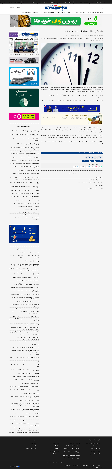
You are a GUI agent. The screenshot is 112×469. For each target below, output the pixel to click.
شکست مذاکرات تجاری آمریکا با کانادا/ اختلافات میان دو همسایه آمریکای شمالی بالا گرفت (25, 312)
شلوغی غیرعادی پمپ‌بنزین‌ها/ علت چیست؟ (29, 215)
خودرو (58, 12)
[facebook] (97, 157)
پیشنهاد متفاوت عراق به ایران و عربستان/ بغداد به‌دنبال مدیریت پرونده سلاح (25, 166)
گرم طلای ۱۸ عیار (7, 2)
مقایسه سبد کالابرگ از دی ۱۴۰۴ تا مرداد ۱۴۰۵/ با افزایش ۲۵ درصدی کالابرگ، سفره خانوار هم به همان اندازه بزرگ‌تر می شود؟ (24, 178)
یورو (90, 2)
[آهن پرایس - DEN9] (24, 76)
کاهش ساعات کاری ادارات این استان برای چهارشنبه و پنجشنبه (90, 182)
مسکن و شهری (86, 12)
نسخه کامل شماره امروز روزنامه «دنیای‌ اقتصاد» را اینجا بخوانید (24, 55)
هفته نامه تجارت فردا (95, 451)
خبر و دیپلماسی (99, 12)
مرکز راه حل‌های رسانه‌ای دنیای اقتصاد (71, 455)
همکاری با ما (55, 454)
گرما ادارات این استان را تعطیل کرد (96, 180)
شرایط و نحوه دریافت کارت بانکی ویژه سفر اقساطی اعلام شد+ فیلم (24, 191)
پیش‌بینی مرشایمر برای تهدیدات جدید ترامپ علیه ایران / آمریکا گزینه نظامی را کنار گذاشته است (24, 424)
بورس (80, 12)
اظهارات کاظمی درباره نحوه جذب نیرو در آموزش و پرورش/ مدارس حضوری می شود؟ (24, 182)
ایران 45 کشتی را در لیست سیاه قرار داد (30, 393)
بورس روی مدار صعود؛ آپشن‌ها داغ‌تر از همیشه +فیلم (27, 301)
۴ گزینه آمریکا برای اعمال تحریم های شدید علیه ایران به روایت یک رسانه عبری (25, 187)
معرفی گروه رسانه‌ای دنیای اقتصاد (93, 443)
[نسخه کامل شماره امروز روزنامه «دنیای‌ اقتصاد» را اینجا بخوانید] (24, 42)
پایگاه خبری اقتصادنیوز (95, 454)
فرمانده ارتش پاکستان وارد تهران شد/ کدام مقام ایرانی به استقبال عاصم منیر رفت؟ (25, 148)
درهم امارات (75, 2)
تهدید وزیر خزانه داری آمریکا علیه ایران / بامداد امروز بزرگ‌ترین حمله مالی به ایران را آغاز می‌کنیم (24, 130)
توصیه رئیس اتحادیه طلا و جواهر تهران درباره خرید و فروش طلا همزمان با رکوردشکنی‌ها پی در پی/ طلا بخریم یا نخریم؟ (25, 410)
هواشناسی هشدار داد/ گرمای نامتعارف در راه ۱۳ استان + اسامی (25, 160)
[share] (53, 462)
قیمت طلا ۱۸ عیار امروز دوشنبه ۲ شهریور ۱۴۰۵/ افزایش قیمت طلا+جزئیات (25, 379)
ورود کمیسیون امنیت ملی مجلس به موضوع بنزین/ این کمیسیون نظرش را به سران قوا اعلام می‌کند (24, 351)
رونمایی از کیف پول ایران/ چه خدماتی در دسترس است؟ (26, 421)
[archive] (48, 462)
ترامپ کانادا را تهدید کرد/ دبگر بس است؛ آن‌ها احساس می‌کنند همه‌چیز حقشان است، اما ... (25, 298)
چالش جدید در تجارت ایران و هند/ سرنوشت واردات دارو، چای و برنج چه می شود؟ (24, 319)
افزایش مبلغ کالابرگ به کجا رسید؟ (31, 209)
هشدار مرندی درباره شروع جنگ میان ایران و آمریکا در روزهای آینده (24, 157)
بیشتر (22, 12)
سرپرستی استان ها (54, 451)
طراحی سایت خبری (15, 466)
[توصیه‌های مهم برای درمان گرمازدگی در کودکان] (95, 119)
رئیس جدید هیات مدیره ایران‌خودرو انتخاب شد (28, 342)
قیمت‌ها (45, 12)
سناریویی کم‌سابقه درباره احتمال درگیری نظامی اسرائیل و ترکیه (25, 193)
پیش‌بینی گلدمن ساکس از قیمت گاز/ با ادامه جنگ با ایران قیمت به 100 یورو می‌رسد (24, 417)
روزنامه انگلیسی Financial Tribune (71, 458)
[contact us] (50, 462)
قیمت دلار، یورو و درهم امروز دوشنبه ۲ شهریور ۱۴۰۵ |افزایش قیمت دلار (24, 365)
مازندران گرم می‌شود (98, 177)
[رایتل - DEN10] (24, 116)
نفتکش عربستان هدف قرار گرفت (32, 355)
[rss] (56, 462)
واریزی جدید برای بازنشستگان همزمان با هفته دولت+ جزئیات (25, 376)
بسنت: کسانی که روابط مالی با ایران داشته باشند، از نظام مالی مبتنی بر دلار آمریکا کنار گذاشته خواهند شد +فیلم (24, 256)
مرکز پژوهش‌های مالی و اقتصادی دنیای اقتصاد (70, 451)
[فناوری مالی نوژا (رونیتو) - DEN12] (24, 234)
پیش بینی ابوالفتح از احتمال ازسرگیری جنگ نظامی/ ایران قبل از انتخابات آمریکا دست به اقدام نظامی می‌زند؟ (25, 174)
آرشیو (40, 12)
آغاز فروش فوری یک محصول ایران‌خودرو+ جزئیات (28, 362)
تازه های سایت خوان (23, 249)
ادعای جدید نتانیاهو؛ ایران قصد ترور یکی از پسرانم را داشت (26, 277)
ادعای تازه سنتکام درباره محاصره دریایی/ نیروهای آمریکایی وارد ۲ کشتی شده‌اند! (25, 218)
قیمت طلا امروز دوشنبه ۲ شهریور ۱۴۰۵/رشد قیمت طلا (27, 373)
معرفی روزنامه (33, 443)
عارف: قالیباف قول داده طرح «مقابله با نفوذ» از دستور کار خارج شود (24, 332)
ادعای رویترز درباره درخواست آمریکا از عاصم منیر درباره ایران (26, 316)
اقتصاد (92, 12)
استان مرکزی (99, 161)
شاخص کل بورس (43, 2)
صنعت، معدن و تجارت (72, 12)
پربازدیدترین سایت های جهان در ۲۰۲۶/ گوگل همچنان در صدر (25, 309)
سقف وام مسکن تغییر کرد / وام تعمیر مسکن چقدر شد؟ (26, 203)
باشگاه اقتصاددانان (52, 12)
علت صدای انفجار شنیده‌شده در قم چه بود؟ (29, 253)
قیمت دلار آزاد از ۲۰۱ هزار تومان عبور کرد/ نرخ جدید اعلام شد (26, 212)
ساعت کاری (85, 161)
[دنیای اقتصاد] (56, 8)
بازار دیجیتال (63, 12)
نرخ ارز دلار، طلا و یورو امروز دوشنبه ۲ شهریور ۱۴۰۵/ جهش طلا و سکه (24, 358)
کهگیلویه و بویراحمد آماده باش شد (95, 188)
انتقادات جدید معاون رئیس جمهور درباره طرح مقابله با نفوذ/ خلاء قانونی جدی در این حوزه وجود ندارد (24, 328)
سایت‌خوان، (97, 152)
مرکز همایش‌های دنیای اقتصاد (72, 446)
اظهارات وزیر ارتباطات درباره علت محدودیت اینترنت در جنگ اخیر (25, 287)
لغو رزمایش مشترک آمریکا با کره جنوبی (30, 345)
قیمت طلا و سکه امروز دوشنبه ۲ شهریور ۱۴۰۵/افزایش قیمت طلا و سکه (24, 389)
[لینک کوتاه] (100, 157)
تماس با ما (55, 443)
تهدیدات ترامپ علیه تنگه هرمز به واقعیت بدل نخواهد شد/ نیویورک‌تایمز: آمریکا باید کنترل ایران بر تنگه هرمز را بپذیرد (26, 283)
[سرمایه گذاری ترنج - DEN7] (56, 21)
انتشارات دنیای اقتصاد (74, 443)
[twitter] (95, 157)
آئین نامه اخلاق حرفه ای (31, 448)
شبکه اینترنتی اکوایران (95, 448)
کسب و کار (28, 12)
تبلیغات (56, 446)
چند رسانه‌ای (35, 12)
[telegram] (89, 157)
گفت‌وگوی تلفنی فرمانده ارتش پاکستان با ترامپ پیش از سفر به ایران (24, 163)
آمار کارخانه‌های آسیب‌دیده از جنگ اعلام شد (29, 335)
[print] (86, 157)
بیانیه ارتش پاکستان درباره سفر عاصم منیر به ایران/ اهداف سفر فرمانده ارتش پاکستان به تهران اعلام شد (25, 143)
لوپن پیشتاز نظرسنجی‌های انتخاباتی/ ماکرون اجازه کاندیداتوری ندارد (24, 347)
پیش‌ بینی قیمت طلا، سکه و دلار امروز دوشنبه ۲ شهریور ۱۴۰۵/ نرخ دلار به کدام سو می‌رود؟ (24, 135)
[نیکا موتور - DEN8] (24, 60)
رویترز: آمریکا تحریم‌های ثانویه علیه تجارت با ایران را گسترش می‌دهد (24, 386)
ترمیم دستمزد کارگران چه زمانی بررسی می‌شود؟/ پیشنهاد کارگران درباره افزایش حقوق (25, 397)
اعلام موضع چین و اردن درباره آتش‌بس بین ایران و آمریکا (26, 413)
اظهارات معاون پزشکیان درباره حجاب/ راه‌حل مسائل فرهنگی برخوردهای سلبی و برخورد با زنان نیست (26, 338)
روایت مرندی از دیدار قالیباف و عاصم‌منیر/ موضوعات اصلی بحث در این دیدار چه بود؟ (24, 273)
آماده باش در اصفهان (98, 185)
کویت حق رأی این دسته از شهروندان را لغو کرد (29, 206)
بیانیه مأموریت (33, 446)
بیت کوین (59, 2)
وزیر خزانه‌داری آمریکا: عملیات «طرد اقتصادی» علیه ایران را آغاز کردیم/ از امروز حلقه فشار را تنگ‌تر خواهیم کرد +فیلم (24, 269)
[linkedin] (92, 157)
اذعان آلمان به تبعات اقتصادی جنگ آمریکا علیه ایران (28, 280)
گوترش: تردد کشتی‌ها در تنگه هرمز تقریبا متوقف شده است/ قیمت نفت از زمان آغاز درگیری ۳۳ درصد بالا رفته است (24, 324)
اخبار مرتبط (72, 173)
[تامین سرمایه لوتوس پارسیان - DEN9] (24, 98)
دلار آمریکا (24, 2)
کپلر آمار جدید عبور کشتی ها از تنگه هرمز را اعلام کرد (27, 201)
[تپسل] (45, 106)
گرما (92, 161)
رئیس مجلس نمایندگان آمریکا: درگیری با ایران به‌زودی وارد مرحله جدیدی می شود (25, 197)
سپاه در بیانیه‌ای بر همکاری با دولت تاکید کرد (29, 400)
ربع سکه (106, 2)
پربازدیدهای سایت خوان (23, 126)
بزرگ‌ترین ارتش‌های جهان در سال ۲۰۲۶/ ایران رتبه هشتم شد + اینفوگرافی (25, 139)
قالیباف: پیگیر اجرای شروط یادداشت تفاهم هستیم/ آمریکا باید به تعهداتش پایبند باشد (25, 290)
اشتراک (56, 448)
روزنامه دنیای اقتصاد (95, 446)
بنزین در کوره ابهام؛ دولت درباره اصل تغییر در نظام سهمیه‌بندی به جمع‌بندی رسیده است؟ (24, 260)
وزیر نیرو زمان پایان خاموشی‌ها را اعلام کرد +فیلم (28, 170)
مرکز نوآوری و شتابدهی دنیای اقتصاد (71, 448)
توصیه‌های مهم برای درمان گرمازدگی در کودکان (76, 115)
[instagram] (64, 462)
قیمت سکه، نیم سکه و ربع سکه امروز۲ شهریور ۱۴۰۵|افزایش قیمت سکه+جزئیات (24, 369)
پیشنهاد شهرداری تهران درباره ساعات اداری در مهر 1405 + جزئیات (25, 294)
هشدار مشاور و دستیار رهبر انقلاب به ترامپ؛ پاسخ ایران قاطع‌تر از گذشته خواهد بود (25, 305)
